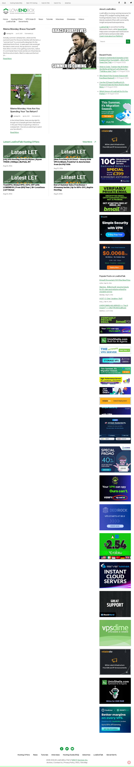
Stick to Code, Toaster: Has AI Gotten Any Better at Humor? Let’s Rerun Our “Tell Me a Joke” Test (113, 69)
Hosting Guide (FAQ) (16, 3)
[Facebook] (119, 3)
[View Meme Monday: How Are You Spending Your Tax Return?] (26, 104)
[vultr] (115, 125)
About (4, 3)
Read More (7, 59)
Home (5, 19)
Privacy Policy (69, 762)
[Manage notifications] (129, 762)
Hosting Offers (17, 19)
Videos (81, 19)
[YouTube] (125, 3)
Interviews (60, 19)
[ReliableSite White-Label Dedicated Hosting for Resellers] (115, 154)
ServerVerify (23, 21)
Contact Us (58, 762)
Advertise (68, 3)
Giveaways (71, 19)
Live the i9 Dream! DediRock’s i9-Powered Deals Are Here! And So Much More (114, 84)
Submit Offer (46, 3)
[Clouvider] (115, 182)
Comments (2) (36, 116)
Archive (49, 762)
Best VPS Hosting (31, 3)
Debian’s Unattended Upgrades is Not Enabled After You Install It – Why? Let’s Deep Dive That (114, 60)
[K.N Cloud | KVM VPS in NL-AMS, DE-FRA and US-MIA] (115, 269)
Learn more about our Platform (111, 36)
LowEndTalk (10, 21)
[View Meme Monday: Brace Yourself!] (70, 69)
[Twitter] (131, 3)
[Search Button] (128, 41)
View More (87, 142)
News (41, 19)
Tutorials (49, 19)
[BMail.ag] (115, 211)
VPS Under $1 (31, 19)
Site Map (84, 762)
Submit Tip (57, 3)
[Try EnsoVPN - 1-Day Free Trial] (115, 240)
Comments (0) (29, 33)
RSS (77, 762)
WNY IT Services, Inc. (80, 760)
